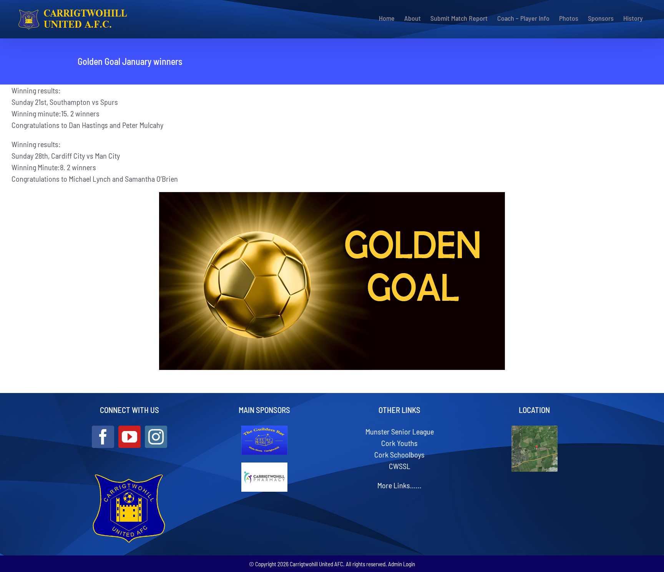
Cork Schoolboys (399, 454)
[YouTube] (129, 437)
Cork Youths (399, 443)
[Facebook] (103, 437)
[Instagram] (156, 437)
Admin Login (401, 563)
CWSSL (399, 466)
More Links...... (399, 485)
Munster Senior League (399, 431)
